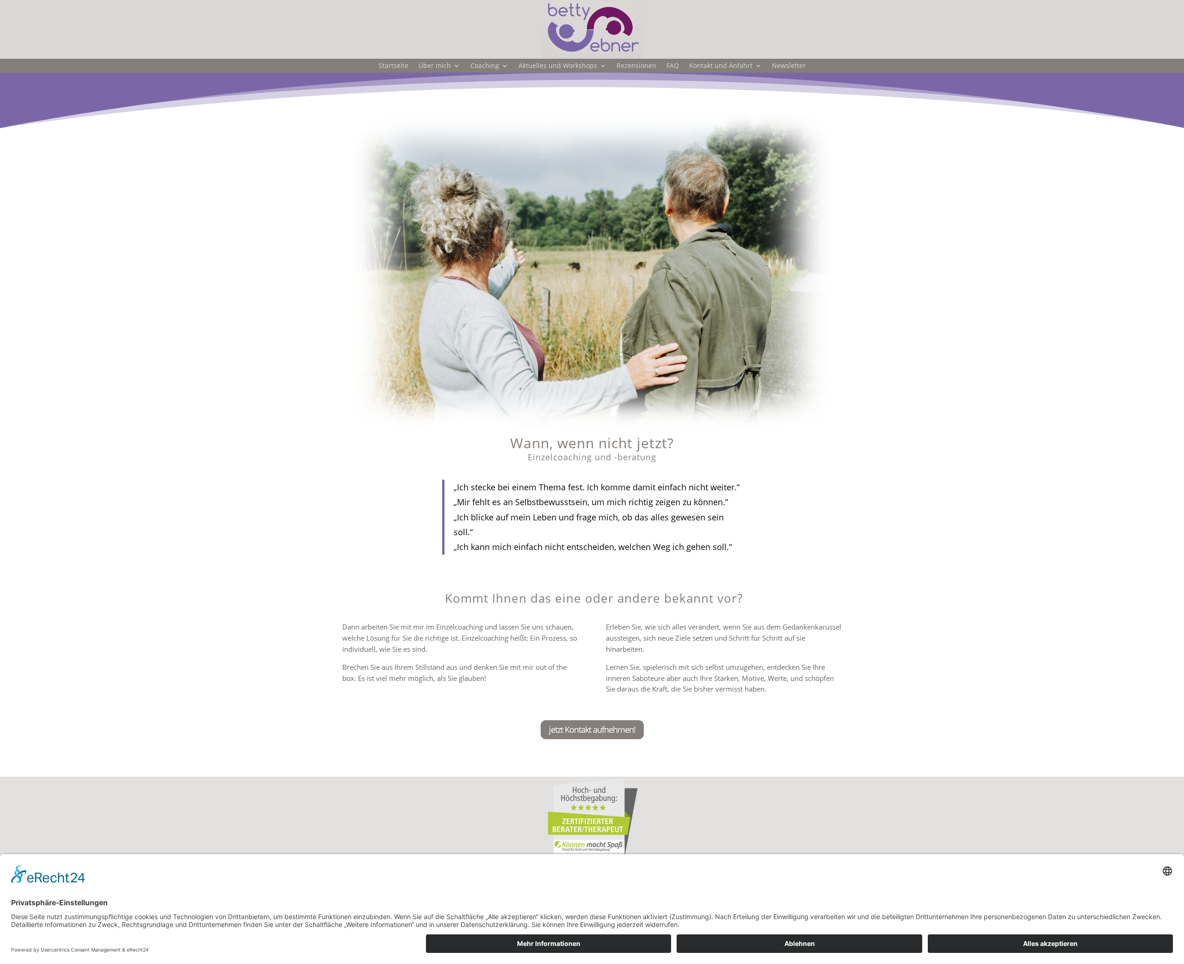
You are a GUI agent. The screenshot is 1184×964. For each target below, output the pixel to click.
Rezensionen (636, 66)
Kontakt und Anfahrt (720, 66)
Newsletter (789, 66)
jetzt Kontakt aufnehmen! (592, 729)
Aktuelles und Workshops (557, 66)
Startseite (393, 66)
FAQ (672, 66)
